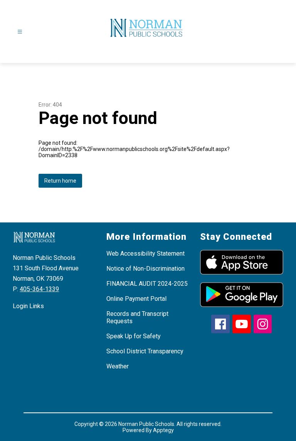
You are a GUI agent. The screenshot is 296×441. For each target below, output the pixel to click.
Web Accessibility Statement (145, 253)
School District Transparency (144, 351)
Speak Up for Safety (133, 336)
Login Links (28, 306)
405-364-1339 (39, 289)
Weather (117, 366)
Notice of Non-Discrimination (145, 268)
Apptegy (163, 430)
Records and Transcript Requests (137, 317)
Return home (60, 181)
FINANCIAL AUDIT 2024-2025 (147, 283)
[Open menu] (19, 31)
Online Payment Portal (136, 298)
